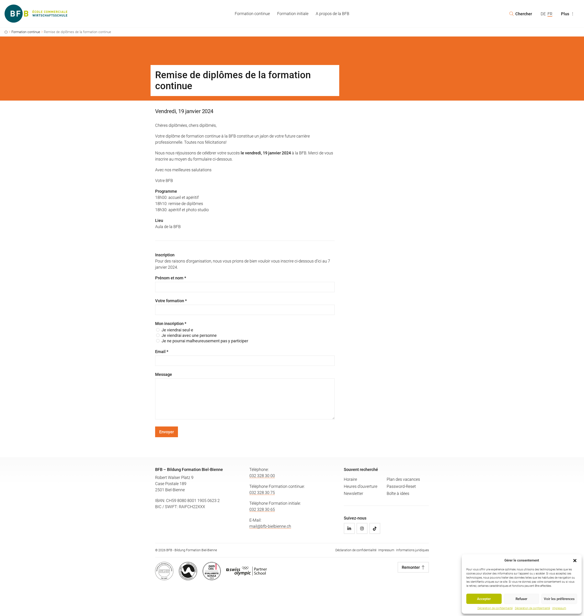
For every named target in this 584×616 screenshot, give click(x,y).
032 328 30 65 (262, 509)
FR (550, 13)
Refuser (521, 599)
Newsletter (353, 493)
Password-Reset (401, 486)
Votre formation (171, 301)
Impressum (559, 608)
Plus (565, 13)
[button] (575, 560)
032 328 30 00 (262, 475)
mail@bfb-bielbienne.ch (270, 526)
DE (543, 13)
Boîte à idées (398, 493)
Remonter (411, 567)
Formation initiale (292, 13)
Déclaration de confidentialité (495, 608)
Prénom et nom (170, 278)
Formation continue (252, 13)
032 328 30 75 (262, 492)
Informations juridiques (412, 550)
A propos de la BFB (332, 13)
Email (161, 352)
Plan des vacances (403, 479)
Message (163, 374)
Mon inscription (170, 324)
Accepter (484, 599)
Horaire (350, 479)
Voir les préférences (559, 599)
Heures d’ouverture (360, 486)
